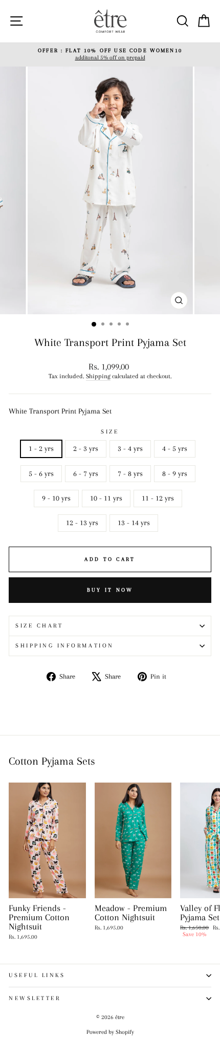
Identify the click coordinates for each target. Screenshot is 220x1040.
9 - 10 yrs (56, 498)
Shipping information (64, 645)
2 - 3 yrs (85, 448)
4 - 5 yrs (174, 448)
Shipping (98, 376)
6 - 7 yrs (85, 473)
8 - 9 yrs (174, 473)
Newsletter (34, 998)
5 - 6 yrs (41, 473)
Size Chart (39, 625)
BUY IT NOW (110, 590)
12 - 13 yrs (82, 522)
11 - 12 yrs (158, 498)
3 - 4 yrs (130, 448)
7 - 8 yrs (130, 473)
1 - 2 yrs (41, 448)
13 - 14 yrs (134, 522)
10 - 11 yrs (106, 498)
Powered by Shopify (110, 1032)
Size (110, 431)
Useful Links (37, 975)
